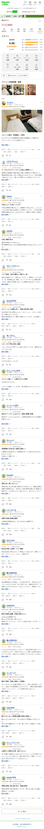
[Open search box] (4, 75)
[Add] (39, 21)
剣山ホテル (5, 20)
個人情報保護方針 (25, 824)
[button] (7, 89)
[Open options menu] (41, 102)
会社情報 (15, 824)
